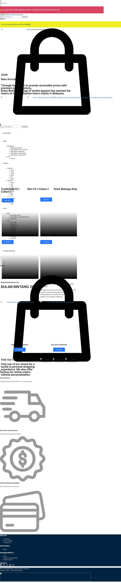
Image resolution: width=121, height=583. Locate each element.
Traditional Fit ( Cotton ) (10, 190)
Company (7, 539)
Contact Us (7, 542)
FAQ (5, 556)
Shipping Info (8, 560)
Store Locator (8, 541)
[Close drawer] (0, 5)
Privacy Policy (4, 570)
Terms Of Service (16, 570)
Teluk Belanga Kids (65, 189)
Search (25, 17)
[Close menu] (0, 1)
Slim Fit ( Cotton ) (38, 189)
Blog (5, 549)
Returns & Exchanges (11, 558)
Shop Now (7, 200)
